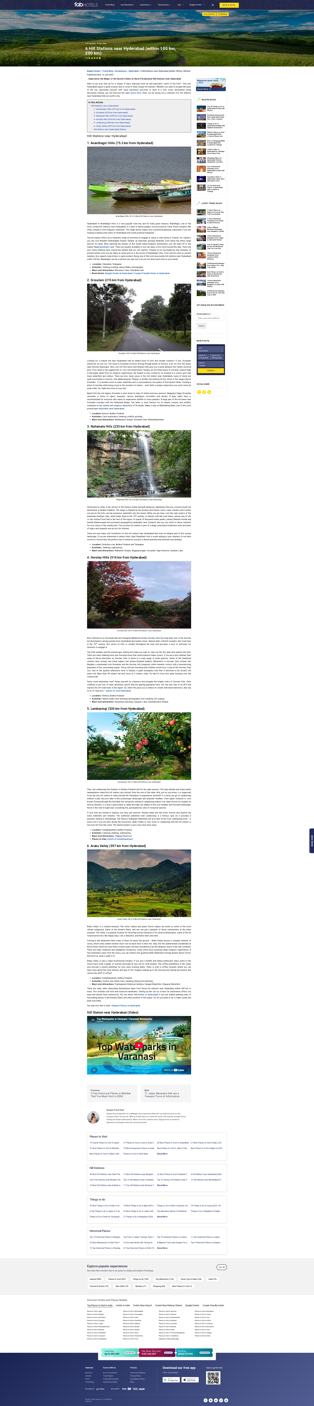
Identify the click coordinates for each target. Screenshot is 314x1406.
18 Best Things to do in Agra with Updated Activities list (139, 1205)
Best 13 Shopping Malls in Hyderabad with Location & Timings (216, 143)
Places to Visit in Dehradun (96, 1317)
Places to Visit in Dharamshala (169, 1317)
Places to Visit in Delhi (130, 1317)
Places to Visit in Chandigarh (133, 1314)
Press (87, 1379)
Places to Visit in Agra (94, 1311)
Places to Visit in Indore (203, 1320)
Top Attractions (127, 5)
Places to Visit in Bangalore (204, 1311)
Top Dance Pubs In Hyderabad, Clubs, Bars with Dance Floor (216, 179)
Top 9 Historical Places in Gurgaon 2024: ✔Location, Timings (207, 1242)
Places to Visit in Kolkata (131, 1323)
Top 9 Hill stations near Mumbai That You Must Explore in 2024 (106, 1180)
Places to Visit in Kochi (202, 1336)
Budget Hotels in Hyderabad (118, 273)
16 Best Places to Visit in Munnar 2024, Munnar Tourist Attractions (173, 1174)
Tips (179, 5)
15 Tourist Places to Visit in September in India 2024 (106, 1143)
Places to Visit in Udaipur (203, 1333)
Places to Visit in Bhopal (95, 1314)
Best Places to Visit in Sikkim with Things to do (106, 1154)
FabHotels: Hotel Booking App (169, 1339)
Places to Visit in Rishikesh (96, 1333)
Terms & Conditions (137, 1373)
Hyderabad (222, 14)
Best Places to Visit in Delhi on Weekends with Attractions (215, 274)
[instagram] (221, 1400)
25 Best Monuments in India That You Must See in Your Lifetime (106, 1242)
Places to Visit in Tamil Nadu (135, 1154)
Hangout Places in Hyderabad (125, 1005)
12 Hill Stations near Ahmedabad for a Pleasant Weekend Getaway (207, 1180)
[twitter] (204, 392)
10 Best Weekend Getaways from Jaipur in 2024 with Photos (215, 238)
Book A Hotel (229, 5)
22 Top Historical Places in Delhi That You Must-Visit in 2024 (139, 1248)
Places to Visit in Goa (202, 1317)
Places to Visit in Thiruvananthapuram (172, 1333)
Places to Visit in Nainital (95, 1330)
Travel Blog (109, 5)
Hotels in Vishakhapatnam (120, 839)
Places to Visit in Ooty (202, 1330)
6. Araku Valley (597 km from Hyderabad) (112, 126)
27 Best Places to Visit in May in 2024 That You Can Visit (207, 1143)
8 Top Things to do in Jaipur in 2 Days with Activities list (106, 1211)
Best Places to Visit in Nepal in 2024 (206, 1148)
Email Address (204, 314)
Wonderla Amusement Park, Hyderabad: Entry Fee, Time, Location (215, 117)
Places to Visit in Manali (131, 1327)
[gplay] (171, 1379)
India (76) (213, 1279)
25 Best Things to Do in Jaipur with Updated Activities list (139, 1211)
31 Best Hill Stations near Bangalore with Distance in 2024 (139, 1174)
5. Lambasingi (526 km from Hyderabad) (112, 123)
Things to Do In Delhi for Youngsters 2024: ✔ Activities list (106, 1217)
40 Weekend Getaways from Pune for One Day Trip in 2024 (216, 293)
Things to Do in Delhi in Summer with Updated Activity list (173, 1205)
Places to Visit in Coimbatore (168, 1336)
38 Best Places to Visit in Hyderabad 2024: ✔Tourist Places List (215, 134)
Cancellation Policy (137, 1379)
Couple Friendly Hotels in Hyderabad (152, 273)
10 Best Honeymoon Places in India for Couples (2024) (139, 1148)
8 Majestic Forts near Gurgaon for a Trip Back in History (173, 1242)
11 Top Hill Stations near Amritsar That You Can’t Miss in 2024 (139, 1185)
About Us (88, 1373)
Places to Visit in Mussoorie (204, 1327)
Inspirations (145, 5)
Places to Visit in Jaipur (95, 1323)
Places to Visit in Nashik (131, 1330)
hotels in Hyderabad (148, 994)
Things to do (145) (141, 1279)
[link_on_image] (201, 109)
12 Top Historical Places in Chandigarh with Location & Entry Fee (106, 1248)
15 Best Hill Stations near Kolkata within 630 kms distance (106, 1185)
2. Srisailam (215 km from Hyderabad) (111, 113)
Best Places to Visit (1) (182, 1286)
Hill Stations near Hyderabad (104, 106)
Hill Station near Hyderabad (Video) (110, 129)
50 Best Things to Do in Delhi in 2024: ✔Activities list (106, 1205)
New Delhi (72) (122, 1286)
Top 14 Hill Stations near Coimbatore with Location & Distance (139, 1180)
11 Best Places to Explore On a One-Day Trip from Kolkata (215, 212)
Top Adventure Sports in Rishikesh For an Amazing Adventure (173, 1211)
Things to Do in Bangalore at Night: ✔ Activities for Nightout (207, 1211)
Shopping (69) (159, 1286)
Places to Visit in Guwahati (132, 1320)
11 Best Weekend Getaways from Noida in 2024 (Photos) (215, 221)
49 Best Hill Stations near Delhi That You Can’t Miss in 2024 (106, 1174)
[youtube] (226, 1400)
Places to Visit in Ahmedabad (133, 1311)
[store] (190, 1379)
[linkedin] (209, 392)
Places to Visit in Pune (130, 1339)
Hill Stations (209, 14)
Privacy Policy (135, 1376)
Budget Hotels (196, 5)
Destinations (163, 5)
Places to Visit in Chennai (167, 1314)
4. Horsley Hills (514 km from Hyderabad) (112, 119)
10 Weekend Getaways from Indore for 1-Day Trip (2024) (215, 265)
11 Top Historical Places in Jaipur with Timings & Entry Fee (207, 1237)
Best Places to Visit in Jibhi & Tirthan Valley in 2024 (173, 1148)
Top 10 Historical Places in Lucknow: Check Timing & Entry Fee (173, 1237)
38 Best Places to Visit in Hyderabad (173, 1143)
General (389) (95, 1279)
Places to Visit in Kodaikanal (96, 1339)
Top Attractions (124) (165, 1279)
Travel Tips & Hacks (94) (191, 1279)
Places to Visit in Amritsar (168, 1311)
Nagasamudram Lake (104, 247)
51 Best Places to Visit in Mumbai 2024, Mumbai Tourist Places (106, 1148)
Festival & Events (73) (99, 1286)
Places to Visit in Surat (130, 1333)
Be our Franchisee (110, 1373)
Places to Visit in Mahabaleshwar (98, 1327)
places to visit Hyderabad (118, 691)
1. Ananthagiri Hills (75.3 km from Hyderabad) (114, 109)
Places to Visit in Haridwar (168, 1320)
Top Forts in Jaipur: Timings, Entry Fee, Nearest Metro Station (139, 1237)
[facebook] (199, 392)
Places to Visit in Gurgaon (96, 1320)
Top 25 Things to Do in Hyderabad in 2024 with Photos (216, 108)
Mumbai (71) (140, 1286)
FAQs (132, 1382)
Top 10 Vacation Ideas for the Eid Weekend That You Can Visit (215, 246)
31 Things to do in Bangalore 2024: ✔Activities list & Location (139, 1217)
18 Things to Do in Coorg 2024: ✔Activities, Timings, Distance (207, 1205)
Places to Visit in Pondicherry (133, 1336)
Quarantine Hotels (110, 1382)
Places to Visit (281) (117, 1279)
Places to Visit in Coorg (203, 1314)
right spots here (133, 93)
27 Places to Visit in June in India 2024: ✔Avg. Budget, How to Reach (139, 1143)
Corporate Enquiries (110, 1379)
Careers (88, 1376)
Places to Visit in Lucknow (204, 1323)
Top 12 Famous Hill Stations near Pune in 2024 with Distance (173, 1180)
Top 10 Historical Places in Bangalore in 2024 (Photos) (106, 1237)
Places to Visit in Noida (167, 1330)
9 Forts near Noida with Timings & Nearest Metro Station (139, 1242)
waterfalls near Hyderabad (111, 408)
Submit (201, 326)
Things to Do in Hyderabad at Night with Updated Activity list (216, 126)
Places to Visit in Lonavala (168, 1323)
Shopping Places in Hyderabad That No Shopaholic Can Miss (215, 160)
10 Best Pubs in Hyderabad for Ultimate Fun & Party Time (216, 151)
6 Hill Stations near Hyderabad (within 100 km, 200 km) (207, 1174)
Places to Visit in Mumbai (167, 1327)
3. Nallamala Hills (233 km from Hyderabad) (113, 116)
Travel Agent (108, 1376)
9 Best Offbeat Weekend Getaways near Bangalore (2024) (215, 229)
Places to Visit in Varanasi (96, 1336)
